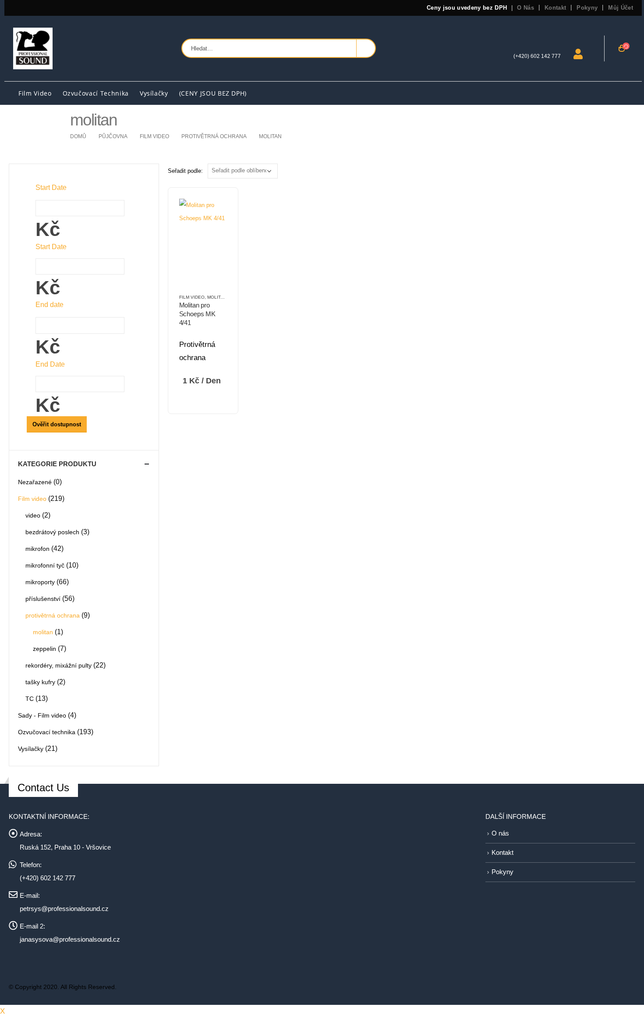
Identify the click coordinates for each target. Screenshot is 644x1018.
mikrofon (37, 548)
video (32, 515)
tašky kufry (40, 682)
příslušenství (42, 598)
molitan (216, 297)
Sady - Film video (42, 715)
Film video (35, 93)
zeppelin (44, 648)
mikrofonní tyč (44, 565)
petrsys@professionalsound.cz (64, 908)
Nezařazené (35, 482)
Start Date (51, 246)
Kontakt (555, 7)
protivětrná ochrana (52, 615)
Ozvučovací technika (96, 93)
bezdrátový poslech (52, 532)
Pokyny (587, 7)
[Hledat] (366, 48)
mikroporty (40, 582)
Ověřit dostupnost (56, 424)
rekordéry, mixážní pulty (58, 665)
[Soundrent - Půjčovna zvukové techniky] (33, 48)
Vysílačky (154, 93)
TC (29, 698)
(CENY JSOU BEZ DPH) (213, 93)
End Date (50, 364)
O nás (525, 7)
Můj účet (620, 7)
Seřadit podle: (185, 171)
